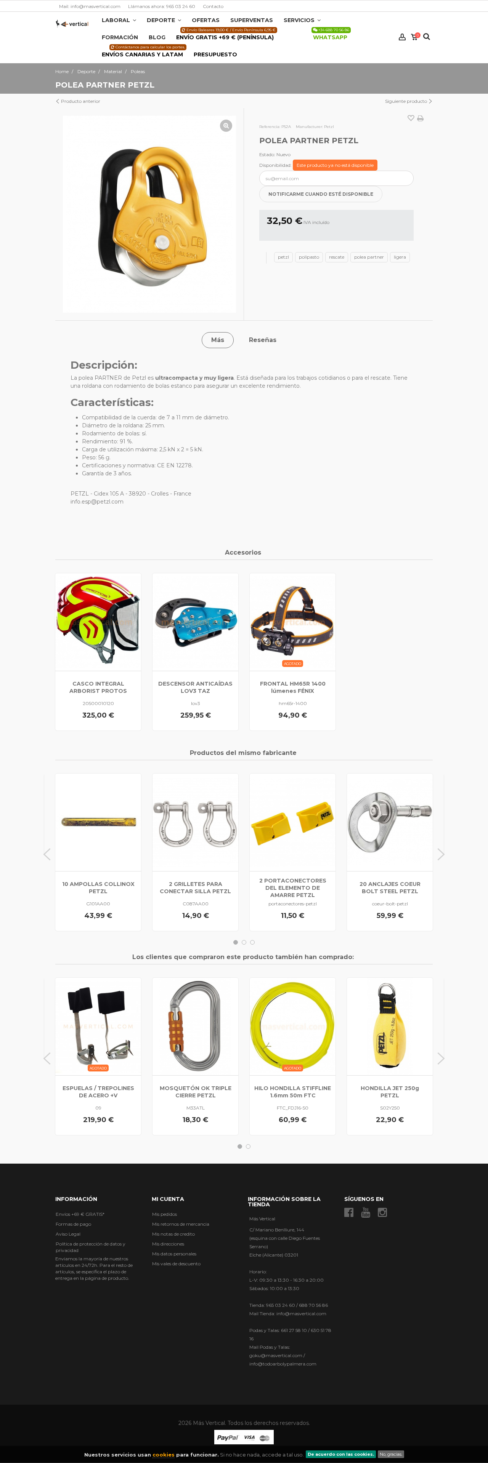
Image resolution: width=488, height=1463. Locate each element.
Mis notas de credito (173, 1234)
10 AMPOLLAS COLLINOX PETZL (98, 888)
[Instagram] (382, 1212)
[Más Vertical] (72, 23)
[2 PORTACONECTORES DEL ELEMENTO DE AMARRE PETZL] (293, 822)
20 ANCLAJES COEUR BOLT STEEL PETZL (390, 888)
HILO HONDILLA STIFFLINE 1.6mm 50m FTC (292, 1092)
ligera (400, 257)
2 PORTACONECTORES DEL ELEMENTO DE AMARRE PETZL (292, 888)
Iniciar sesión (402, 37)
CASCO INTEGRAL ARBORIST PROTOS (98, 687)
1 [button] (235, 942)
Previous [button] (47, 854)
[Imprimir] (420, 118)
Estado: (267, 154)
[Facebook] (348, 1212)
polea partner (369, 257)
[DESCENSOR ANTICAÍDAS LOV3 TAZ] (195, 622)
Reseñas (262, 340)
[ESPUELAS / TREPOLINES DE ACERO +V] (98, 1026)
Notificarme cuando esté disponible (320, 194)
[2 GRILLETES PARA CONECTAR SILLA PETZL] (195, 822)
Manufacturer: (309, 126)
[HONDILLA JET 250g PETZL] (390, 1026)
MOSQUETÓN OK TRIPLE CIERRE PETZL (195, 1092)
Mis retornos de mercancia (180, 1224)
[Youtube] (365, 1212)
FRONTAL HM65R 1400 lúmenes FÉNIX (293, 687)
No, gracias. (391, 1454)
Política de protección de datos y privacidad (90, 1247)
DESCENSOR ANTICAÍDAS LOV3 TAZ (195, 687)
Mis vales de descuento (176, 1263)
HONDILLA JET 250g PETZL (390, 1092)
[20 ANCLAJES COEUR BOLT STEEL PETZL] (390, 822)
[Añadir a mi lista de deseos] (411, 119)
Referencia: (269, 126)
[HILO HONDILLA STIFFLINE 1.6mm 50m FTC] (293, 1026)
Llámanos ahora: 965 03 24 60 (161, 6)
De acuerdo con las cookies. (341, 1454)
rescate (336, 257)
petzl (283, 257)
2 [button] (244, 942)
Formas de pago (73, 1224)
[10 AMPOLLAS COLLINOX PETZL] (98, 822)
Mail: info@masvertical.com (89, 6)
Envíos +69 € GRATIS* (80, 1214)
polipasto (309, 257)
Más (217, 340)
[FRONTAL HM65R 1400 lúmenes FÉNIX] (293, 622)
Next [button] (441, 854)
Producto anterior (80, 101)
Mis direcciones (168, 1244)
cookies (163, 1455)
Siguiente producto (406, 101)
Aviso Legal (68, 1234)
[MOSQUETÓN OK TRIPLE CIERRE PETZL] (195, 1026)
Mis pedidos (164, 1214)
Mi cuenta (168, 1199)
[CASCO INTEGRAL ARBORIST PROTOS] (98, 622)
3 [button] (252, 942)
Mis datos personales (174, 1254)
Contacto (213, 6)
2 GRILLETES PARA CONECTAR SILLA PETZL (195, 888)
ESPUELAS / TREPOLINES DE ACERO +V (98, 1092)
